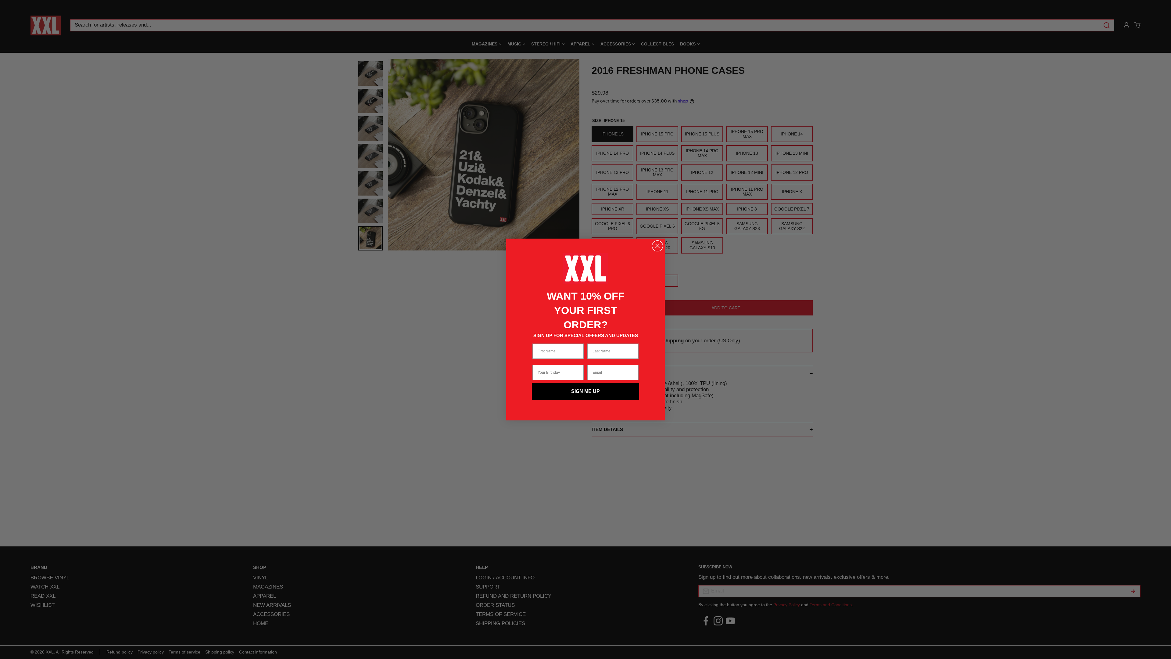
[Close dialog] (657, 246)
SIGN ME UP (585, 391)
